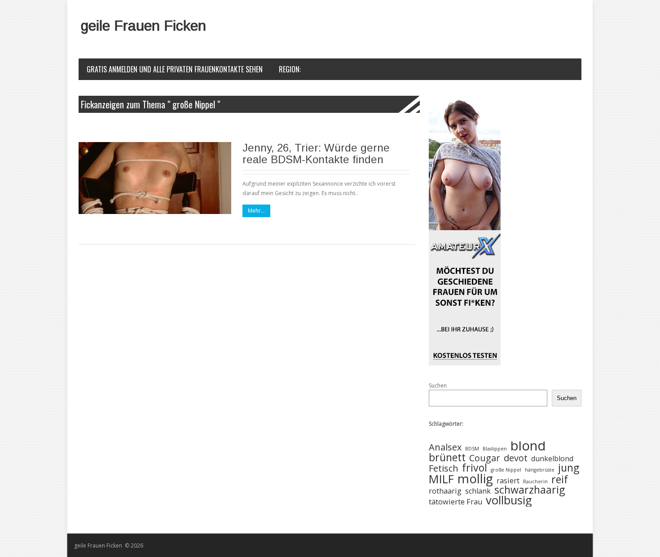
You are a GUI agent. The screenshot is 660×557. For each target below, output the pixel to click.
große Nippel (506, 470)
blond (528, 445)
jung (568, 467)
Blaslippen (495, 449)
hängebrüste (539, 470)
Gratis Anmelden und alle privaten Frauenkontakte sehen (175, 69)
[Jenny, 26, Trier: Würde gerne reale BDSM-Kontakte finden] (155, 178)
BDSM (472, 449)
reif (559, 479)
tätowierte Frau (455, 502)
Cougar (484, 458)
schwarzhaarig (529, 490)
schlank (478, 491)
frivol (474, 467)
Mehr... (256, 210)
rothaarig (445, 491)
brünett (447, 457)
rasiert (508, 481)
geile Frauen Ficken (143, 26)
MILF (441, 479)
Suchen (438, 385)
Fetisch (443, 468)
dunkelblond (552, 459)
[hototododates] (465, 230)
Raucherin (535, 481)
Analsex (445, 447)
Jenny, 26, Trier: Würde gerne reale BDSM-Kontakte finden (316, 153)
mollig (475, 478)
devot (516, 458)
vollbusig (509, 500)
